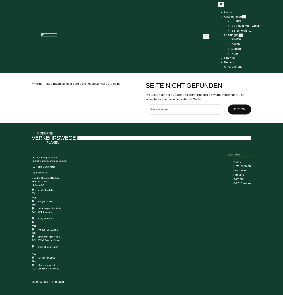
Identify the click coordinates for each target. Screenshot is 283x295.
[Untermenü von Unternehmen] (244, 17)
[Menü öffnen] (206, 36)
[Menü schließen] (221, 4)
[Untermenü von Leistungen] (240, 35)
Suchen (239, 109)
